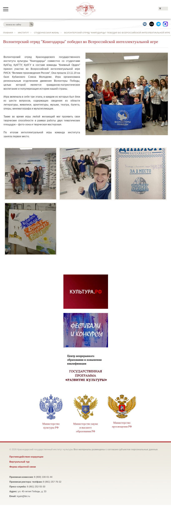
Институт (23, 33)
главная (8, 33)
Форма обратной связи (22, 466)
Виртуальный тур (19, 461)
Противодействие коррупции (26, 456)
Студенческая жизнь (46, 33)
